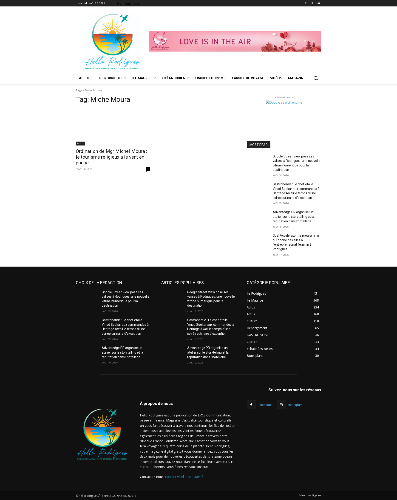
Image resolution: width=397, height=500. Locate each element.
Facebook (265, 405)
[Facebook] (306, 3)
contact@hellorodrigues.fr (184, 476)
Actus (80, 143)
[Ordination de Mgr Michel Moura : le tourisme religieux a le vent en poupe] (113, 126)
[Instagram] (312, 3)
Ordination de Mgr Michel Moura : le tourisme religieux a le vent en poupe (111, 157)
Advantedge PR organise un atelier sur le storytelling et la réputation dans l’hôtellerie (293, 216)
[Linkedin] (318, 3)
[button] (315, 78)
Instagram (295, 405)
